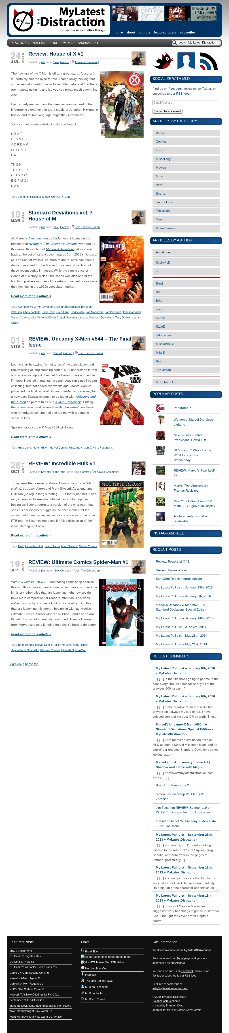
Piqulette (90, 974)
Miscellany (163, 159)
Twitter (206, 88)
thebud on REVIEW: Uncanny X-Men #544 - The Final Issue (186, 823)
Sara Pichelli (80, 644)
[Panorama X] (186, 404)
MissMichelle (165, 344)
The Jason (163, 370)
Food (159, 150)
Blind (159, 283)
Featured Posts (165, 32)
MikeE (160, 352)
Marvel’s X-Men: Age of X (24, 978)
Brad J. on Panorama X (172, 785)
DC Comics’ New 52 (21, 961)
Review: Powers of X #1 (172, 561)
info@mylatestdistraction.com (170, 988)
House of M (78, 312)
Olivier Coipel (56, 317)
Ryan (159, 361)
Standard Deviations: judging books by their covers (40, 1005)
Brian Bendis (26, 644)
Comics (64, 62)
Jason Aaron (52, 546)
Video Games (165, 228)
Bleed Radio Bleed (119, 956)
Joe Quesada (113, 312)
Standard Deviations (60, 249)
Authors (145, 32)
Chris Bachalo (31, 312)
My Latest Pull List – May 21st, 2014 (181, 644)
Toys (159, 219)
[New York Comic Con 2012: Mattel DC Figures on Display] (186, 497)
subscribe (187, 32)
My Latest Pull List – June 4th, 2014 (181, 627)
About (130, 32)
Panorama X (182, 407)
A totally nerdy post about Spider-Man (192, 519)
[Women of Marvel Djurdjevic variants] (186, 415)
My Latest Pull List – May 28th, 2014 (181, 635)
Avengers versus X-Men (45, 238)
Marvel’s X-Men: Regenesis (26, 983)
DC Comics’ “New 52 (32, 582)
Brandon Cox (174, 1005)
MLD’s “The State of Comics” (26, 989)
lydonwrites (164, 335)
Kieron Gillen (40, 447)
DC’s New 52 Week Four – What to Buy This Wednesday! (192, 455)
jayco (159, 309)
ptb (43, 62)
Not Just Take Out (95, 968)
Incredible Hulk (34, 546)
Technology (164, 202)
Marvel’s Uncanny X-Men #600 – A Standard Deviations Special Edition (181, 607)
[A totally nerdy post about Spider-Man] (186, 512)
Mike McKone (38, 317)
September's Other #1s (25, 650)
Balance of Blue (162, 1001)
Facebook (175, 88)
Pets (159, 185)
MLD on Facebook (96, 987)
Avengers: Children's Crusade (61, 306)
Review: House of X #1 (55, 54)
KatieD (160, 326)
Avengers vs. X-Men (30, 306)
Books (160, 133)
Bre (158, 292)
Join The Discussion (87, 227)
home (118, 32)
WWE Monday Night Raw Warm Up (30, 1011)
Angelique (163, 252)
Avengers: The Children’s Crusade (53, 243)
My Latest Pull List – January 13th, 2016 (184, 587)
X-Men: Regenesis (68, 402)
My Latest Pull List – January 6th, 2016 (183, 596)
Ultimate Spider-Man (73, 650)
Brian (159, 300)
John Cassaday (132, 312)
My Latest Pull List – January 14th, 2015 (184, 618)
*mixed (68, 43)
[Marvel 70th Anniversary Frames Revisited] (186, 481)
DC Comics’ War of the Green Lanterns (33, 967)
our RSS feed (180, 93)
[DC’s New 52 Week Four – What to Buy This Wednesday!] (186, 446)
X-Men (66, 196)
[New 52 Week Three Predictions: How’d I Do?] (186, 431)
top (36, 664)
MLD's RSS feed (95, 999)
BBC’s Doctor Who (20, 950)
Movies (161, 167)
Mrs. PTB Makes (114, 962)
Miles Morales (63, 644)
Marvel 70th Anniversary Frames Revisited (191, 488)
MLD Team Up (166, 382)
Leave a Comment (86, 62)
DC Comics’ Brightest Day (25, 956)
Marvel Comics (51, 196)
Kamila (160, 318)
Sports (160, 193)
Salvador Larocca (77, 317)
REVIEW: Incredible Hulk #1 (61, 463)
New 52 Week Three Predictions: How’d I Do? (191, 437)
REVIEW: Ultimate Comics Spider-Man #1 (78, 562)
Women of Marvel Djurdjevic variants (194, 422)
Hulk (21, 546)
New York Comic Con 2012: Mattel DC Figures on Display (194, 503)
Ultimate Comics (50, 650)
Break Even (92, 951)
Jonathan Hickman (29, 196)
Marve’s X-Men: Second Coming (29, 972)
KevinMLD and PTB (53, 472)
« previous (16, 664)
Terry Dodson (123, 317)
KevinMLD (163, 262)
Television (163, 210)
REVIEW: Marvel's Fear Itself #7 (194, 473)
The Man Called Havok (99, 981)
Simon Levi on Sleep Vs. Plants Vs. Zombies (180, 796)
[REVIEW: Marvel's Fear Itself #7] (186, 466)
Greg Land (62, 312)
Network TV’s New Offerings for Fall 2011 (34, 994)
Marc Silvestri (69, 546)
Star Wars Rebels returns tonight (179, 578)
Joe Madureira (95, 312)
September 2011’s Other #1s (26, 1000)
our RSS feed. (188, 975)
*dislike (39, 43)
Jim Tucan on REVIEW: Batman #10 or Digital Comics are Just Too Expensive (183, 810)
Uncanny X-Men (79, 447)
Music (160, 176)
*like (54, 43)
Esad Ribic (48, 312)
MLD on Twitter (94, 993)
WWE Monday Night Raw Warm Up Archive (35, 1016)
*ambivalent (88, 43)
